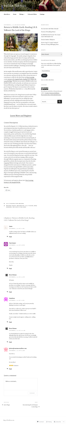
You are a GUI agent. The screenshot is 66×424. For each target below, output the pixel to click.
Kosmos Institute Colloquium (48, 39)
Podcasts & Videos (32, 14)
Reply (10, 236)
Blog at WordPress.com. (8, 420)
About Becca (7, 14)
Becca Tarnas (15, 6)
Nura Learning (30, 77)
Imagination (20, 205)
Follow (44, 75)
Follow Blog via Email (48, 60)
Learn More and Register (20, 115)
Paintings (42, 14)
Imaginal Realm (11, 205)
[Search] (59, 101)
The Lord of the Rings (19, 207)
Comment (32, 393)
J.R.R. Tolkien (29, 205)
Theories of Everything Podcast (48, 32)
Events (14, 14)
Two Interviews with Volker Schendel (49, 28)
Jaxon (10, 226)
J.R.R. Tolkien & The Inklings (15, 203)
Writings (21, 14)
